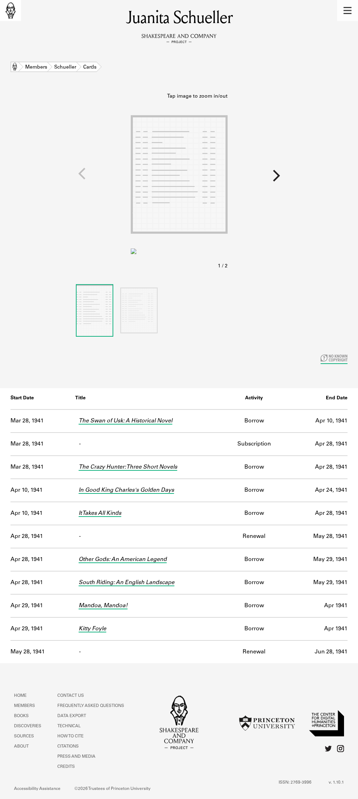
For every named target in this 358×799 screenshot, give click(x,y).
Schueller (65, 67)
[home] (10, 10)
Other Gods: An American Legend (123, 559)
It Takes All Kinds (100, 513)
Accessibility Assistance (37, 789)
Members (36, 67)
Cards (89, 67)
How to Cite (70, 736)
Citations (68, 746)
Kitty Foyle (92, 629)
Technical (69, 726)
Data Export (71, 716)
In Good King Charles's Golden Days (126, 490)
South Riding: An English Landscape (126, 583)
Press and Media (76, 757)
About (21, 746)
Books (21, 716)
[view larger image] (179, 181)
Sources (24, 736)
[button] (347, 10)
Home (14, 67)
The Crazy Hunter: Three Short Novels (128, 467)
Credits (66, 767)
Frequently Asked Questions (90, 706)
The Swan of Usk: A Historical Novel (125, 421)
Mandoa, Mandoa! (103, 606)
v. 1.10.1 (336, 782)
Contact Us (70, 696)
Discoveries (27, 726)
